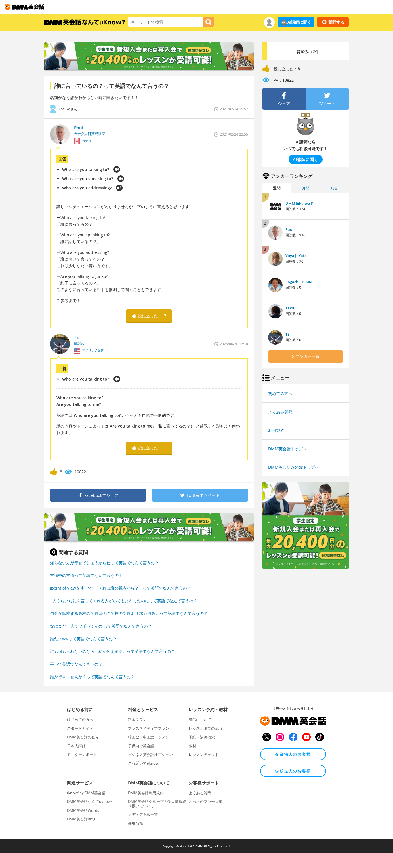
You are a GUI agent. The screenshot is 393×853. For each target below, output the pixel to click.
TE (287, 334)
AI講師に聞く (299, 22)
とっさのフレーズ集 (205, 801)
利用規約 (276, 430)
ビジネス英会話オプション (150, 754)
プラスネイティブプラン (148, 728)
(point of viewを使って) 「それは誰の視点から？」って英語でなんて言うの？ (120, 588)
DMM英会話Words (83, 810)
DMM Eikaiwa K (299, 203)
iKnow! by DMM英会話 (86, 792)
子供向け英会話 (141, 745)
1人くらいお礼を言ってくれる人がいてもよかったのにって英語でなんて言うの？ (123, 600)
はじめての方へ (80, 719)
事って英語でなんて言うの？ (76, 664)
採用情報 (135, 823)
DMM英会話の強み (83, 737)
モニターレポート (82, 754)
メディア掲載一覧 (143, 814)
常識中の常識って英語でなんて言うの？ (86, 575)
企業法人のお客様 (293, 754)
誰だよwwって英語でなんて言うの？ (83, 638)
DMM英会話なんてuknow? (89, 801)
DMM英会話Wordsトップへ (293, 467)
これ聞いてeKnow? (144, 763)
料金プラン (137, 719)
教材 (192, 745)
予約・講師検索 (202, 737)
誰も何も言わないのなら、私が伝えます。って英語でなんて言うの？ (112, 651)
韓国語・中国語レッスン (148, 737)
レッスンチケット (204, 754)
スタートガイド (80, 728)
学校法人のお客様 (293, 771)
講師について (200, 719)
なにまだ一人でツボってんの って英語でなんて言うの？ (101, 626)
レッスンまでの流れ (205, 728)
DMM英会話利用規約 (146, 792)
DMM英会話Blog (81, 819)
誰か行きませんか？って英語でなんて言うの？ (92, 676)
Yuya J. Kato (296, 255)
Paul (289, 229)
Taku (289, 308)
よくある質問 (280, 412)
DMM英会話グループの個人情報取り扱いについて (157, 803)
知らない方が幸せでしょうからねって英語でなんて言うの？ (104, 562)
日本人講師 (76, 745)
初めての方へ (280, 393)
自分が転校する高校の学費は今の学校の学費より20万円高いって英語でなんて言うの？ (129, 613)
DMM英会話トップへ (287, 448)
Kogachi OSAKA (299, 281)
